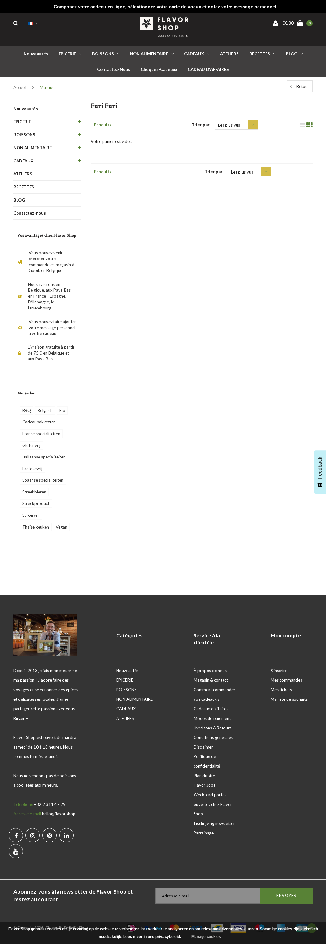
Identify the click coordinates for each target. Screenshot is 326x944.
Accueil (19, 87)
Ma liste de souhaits (289, 699)
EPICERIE (67, 53)
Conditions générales (213, 737)
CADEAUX (194, 53)
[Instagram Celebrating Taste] (32, 835)
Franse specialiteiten (41, 433)
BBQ (26, 410)
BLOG (291, 53)
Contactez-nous (113, 69)
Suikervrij (30, 515)
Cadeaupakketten (39, 421)
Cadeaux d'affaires (211, 708)
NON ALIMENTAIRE (149, 53)
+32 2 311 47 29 (50, 804)
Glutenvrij (31, 445)
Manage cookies (206, 936)
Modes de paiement (212, 718)
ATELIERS (229, 53)
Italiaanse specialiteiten (44, 456)
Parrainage (204, 832)
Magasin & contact (211, 680)
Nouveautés (36, 53)
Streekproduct (35, 503)
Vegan (61, 526)
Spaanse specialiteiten (42, 480)
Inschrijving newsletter (214, 823)
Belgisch (45, 410)
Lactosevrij (32, 468)
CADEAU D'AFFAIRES (208, 69)
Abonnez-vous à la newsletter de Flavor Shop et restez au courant (73, 895)
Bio (62, 410)
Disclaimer (203, 746)
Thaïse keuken (35, 526)
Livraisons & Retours (212, 727)
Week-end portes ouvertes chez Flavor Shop (213, 804)
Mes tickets (281, 689)
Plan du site (204, 775)
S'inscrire (279, 670)
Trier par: (201, 124)
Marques (48, 87)
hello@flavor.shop (58, 813)
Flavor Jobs (204, 785)
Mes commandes (286, 680)
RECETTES (259, 53)
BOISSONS (103, 53)
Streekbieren (34, 491)
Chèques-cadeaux (159, 69)
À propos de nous (210, 670)
